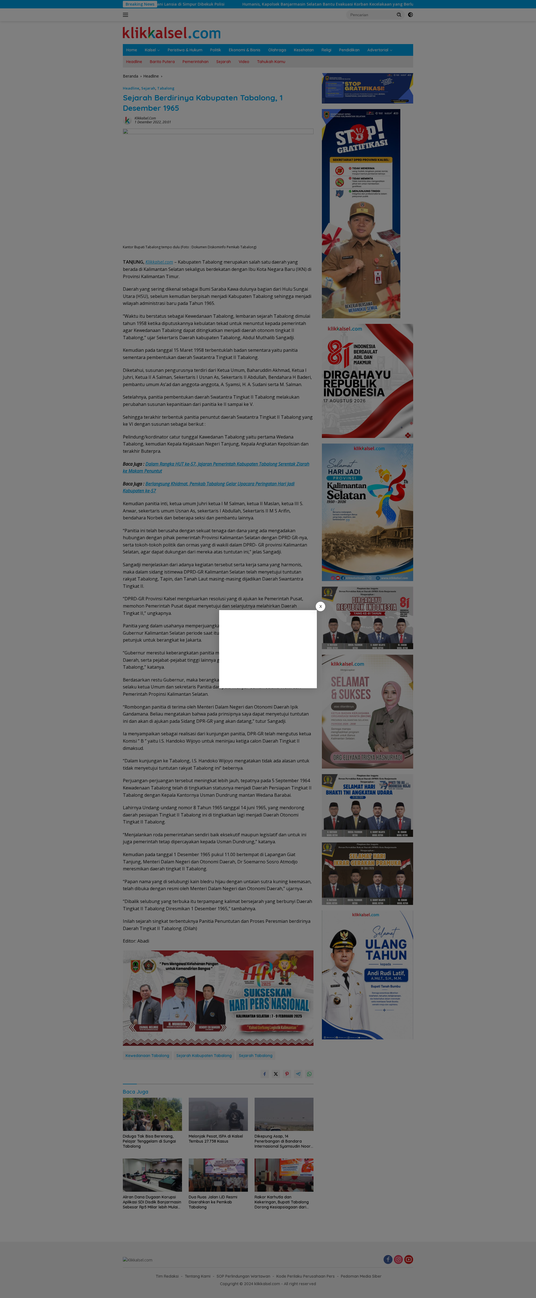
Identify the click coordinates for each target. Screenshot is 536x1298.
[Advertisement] (268, 649)
